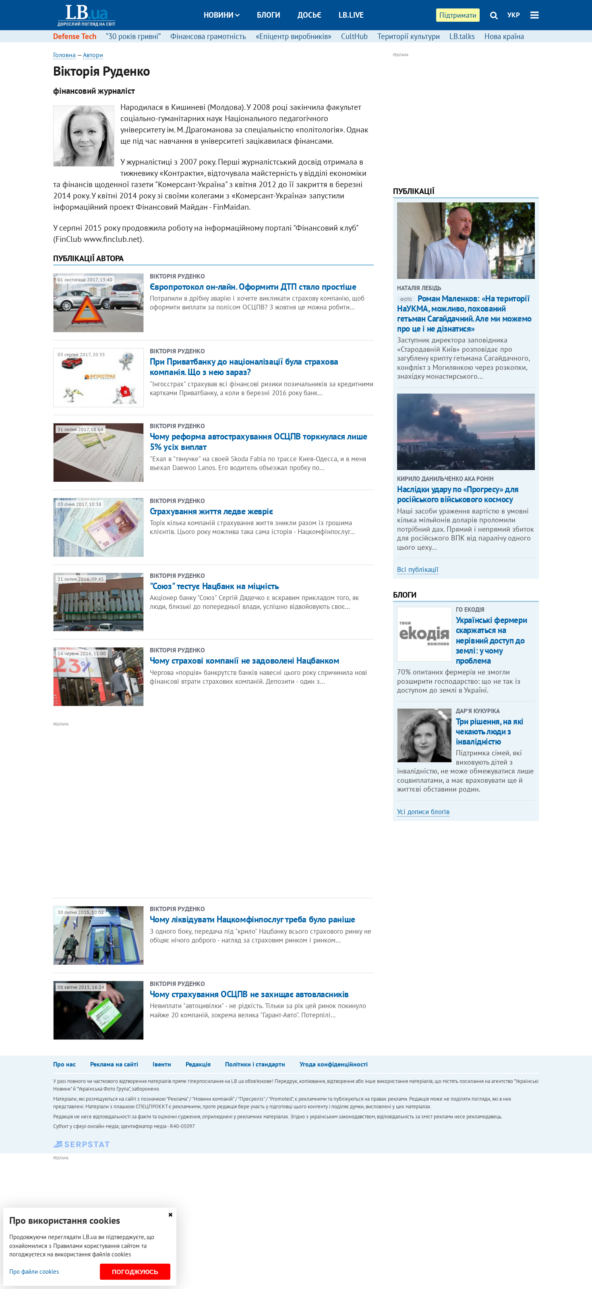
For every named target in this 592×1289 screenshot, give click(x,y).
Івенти (162, 1064)
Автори (93, 55)
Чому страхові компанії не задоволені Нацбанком (244, 660)
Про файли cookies (34, 1271)
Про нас (64, 1064)
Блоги (268, 15)
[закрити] (170, 1215)
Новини (219, 15)
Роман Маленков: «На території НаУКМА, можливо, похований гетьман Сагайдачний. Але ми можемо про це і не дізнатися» (464, 313)
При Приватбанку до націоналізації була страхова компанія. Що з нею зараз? (244, 366)
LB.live (351, 15)
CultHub (354, 36)
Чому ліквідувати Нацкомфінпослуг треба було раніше (252, 919)
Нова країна (504, 36)
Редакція (198, 1064)
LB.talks (462, 36)
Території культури (408, 36)
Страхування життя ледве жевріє (211, 511)
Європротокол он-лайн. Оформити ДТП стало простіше (253, 286)
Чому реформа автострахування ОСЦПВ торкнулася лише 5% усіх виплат (258, 441)
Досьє (309, 15)
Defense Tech (74, 36)
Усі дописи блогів (423, 811)
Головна (64, 55)
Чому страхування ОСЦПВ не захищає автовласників (249, 994)
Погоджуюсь (135, 1271)
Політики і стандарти (255, 1064)
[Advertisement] (170, 809)
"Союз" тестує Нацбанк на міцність (214, 586)
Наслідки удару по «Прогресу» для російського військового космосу (458, 494)
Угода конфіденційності (334, 1064)
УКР (513, 14)
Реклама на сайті (114, 1064)
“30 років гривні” (133, 36)
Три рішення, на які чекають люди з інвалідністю (490, 731)
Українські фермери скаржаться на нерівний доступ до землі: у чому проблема (491, 640)
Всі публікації (418, 569)
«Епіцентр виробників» (293, 36)
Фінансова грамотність (208, 36)
